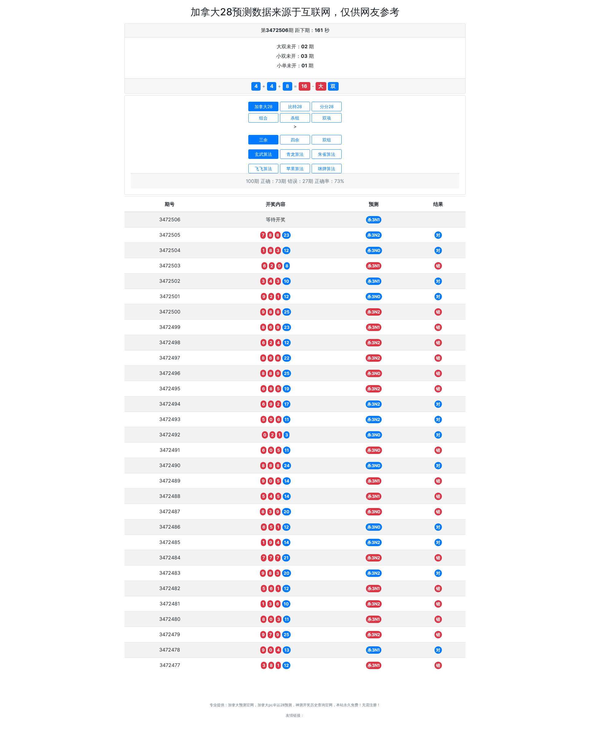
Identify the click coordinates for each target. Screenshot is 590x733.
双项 (326, 117)
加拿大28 (263, 106)
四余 (295, 139)
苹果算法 (295, 168)
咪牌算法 (326, 168)
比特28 (295, 106)
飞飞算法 (263, 168)
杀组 (295, 117)
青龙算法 (295, 154)
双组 (326, 139)
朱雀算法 (326, 154)
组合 (263, 117)
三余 (263, 139)
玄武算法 (263, 154)
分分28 (327, 106)
